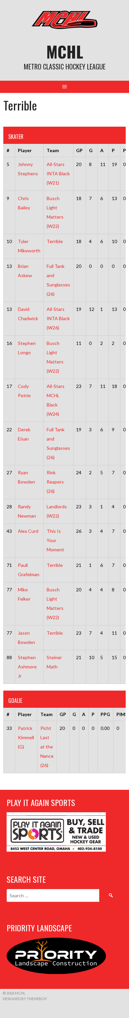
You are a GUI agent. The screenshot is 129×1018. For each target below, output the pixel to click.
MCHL (64, 51)
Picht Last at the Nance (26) (47, 746)
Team (53, 150)
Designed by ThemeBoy (25, 999)
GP (79, 150)
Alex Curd (28, 531)
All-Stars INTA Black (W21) (58, 173)
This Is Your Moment (55, 540)
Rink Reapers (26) (55, 482)
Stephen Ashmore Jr (27, 667)
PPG (105, 714)
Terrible (55, 241)
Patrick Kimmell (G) (26, 737)
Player (25, 150)
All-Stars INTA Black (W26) (58, 318)
